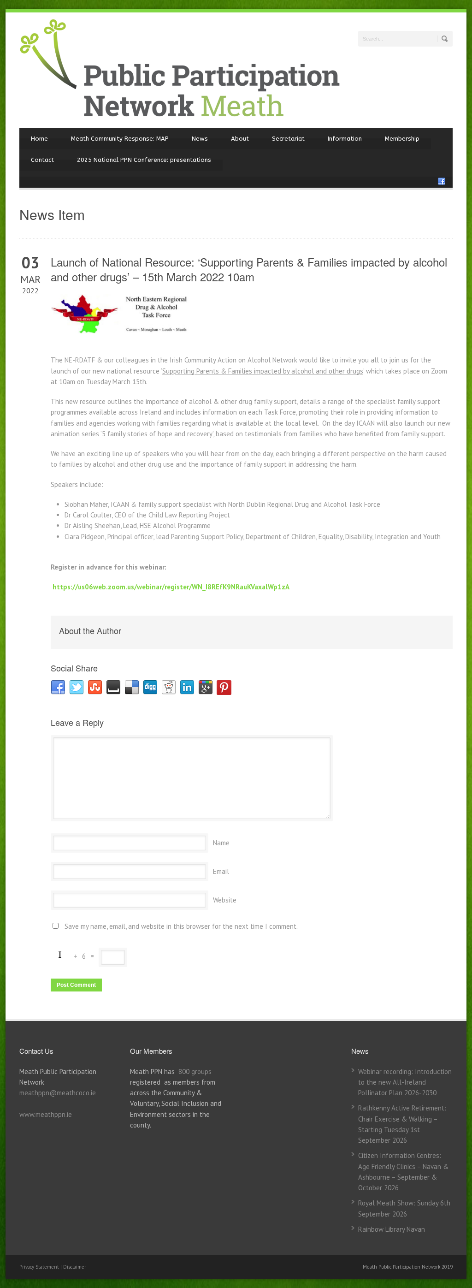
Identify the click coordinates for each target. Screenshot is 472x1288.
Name (221, 842)
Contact (42, 159)
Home (39, 138)
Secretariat (288, 138)
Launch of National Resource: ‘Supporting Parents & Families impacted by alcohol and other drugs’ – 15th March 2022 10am (249, 269)
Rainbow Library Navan (391, 1229)
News (200, 138)
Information (345, 138)
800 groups (195, 1071)
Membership (402, 138)
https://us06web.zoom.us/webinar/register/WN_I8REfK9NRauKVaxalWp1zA (171, 586)
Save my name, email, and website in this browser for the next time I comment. (181, 926)
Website (224, 900)
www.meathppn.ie (45, 1114)
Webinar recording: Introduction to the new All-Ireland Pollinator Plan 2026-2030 (405, 1082)
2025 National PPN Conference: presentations (144, 159)
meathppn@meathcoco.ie (57, 1092)
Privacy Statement (39, 1267)
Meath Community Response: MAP (120, 138)
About (240, 138)
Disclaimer (74, 1267)
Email (221, 871)
